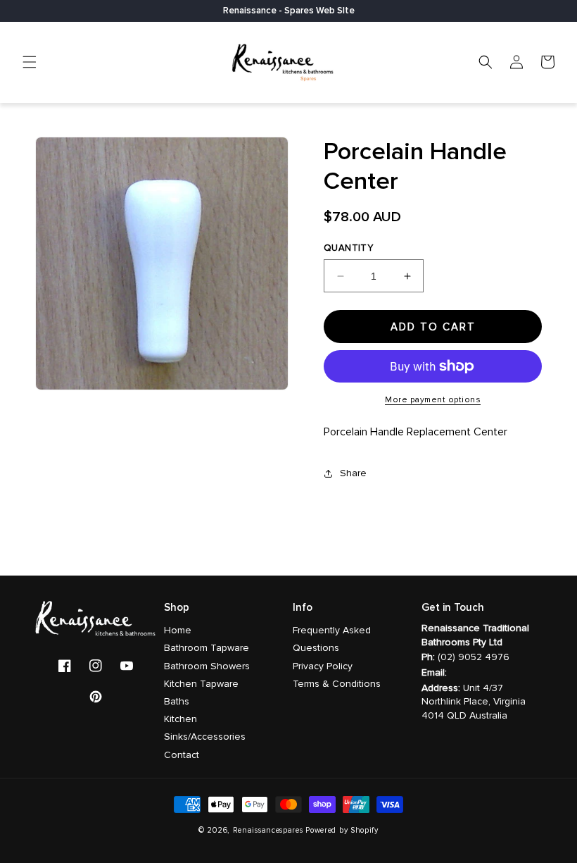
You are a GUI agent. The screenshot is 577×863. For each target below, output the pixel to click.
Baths (176, 701)
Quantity (348, 248)
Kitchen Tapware (201, 684)
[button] (29, 61)
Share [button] (353, 473)
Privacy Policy (323, 666)
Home (177, 630)
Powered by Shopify (342, 830)
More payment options (433, 400)
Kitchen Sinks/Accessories (205, 728)
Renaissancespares (268, 830)
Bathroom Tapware (206, 648)
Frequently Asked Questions (332, 639)
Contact (181, 755)
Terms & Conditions (337, 684)
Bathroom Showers (207, 666)
